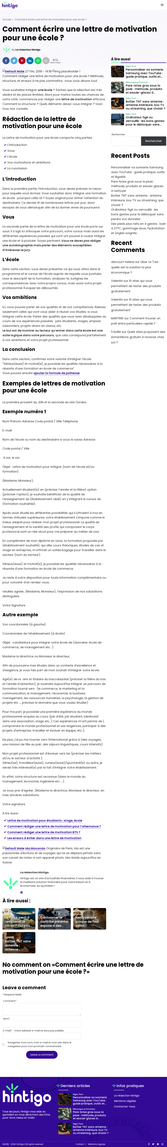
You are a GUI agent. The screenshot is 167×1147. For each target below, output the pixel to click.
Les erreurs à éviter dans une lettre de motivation (44, 838)
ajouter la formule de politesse (56, 373)
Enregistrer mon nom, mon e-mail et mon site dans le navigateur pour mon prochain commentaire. (39, 1044)
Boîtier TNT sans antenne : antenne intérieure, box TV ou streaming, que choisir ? (137, 200)
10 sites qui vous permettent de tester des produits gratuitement (136, 286)
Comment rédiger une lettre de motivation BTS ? (43, 832)
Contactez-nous (124, 1106)
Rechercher (118, 134)
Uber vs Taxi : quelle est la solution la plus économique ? (135, 267)
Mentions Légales (125, 1101)
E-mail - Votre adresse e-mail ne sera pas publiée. (33, 1030)
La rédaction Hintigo (27, 49)
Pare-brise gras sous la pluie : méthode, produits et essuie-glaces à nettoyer (137, 186)
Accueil (6, 19)
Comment (9, 1001)
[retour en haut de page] (159, 1129)
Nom (6, 1018)
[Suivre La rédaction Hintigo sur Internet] (21, 892)
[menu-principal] (162, 5)
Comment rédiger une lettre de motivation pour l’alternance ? (54, 826)
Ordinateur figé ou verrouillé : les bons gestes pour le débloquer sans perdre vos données (137, 214)
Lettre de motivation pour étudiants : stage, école (44, 820)
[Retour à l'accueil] (77, 5)
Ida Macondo (35, 848)
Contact (80, 1144)
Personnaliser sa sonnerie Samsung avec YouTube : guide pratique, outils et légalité (138, 172)
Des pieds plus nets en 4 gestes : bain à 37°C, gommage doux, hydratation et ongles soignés (138, 228)
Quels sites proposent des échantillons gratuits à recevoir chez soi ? (138, 337)
